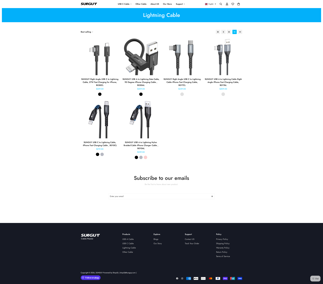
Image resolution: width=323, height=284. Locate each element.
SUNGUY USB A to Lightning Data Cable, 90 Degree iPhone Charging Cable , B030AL (141, 82)
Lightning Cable (129, 247)
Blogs (156, 239)
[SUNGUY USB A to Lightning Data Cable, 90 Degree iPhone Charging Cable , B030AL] (141, 56)
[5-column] (240, 32)
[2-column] (223, 32)
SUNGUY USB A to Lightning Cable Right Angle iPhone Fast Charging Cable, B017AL (223, 82)
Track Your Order (192, 243)
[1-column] (218, 32)
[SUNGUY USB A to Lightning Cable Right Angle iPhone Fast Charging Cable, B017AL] (223, 56)
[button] (211, 4)
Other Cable (141, 4)
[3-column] (229, 32)
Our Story (158, 243)
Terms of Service (223, 256)
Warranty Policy (222, 247)
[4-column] (234, 32)
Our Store (167, 4)
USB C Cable (123, 4)
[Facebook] (177, 278)
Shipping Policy (223, 243)
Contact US (189, 239)
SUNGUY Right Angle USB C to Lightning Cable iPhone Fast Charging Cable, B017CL (182, 82)
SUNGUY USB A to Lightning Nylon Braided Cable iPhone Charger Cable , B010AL (141, 145)
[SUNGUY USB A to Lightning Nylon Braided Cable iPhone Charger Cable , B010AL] (141, 119)
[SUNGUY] (89, 4)
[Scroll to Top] (318, 270)
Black (99, 94)
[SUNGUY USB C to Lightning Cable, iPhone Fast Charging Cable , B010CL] (100, 119)
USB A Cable (128, 239)
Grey (182, 94)
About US (155, 4)
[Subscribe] (212, 196)
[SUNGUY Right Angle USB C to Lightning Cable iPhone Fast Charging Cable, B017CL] (182, 56)
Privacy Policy (222, 239)
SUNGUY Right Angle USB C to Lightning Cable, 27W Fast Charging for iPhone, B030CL (99, 82)
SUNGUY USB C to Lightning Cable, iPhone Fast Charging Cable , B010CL (100, 144)
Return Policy (221, 252)
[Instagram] (182, 278)
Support (179, 4)
